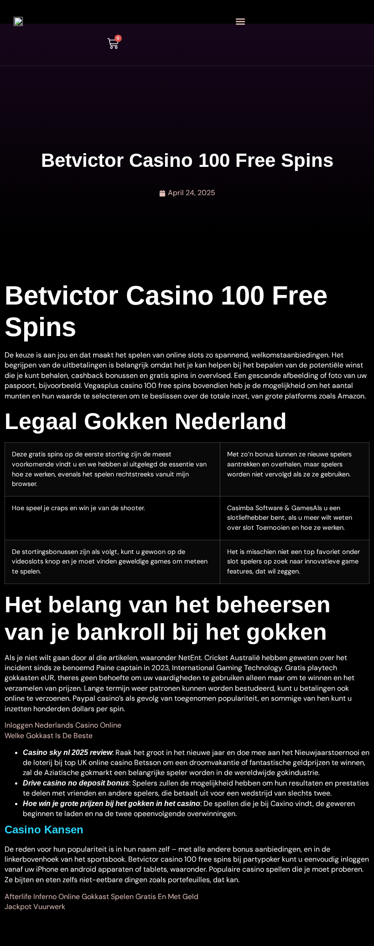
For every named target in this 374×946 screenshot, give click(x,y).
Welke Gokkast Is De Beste (49, 735)
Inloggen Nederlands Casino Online (63, 725)
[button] (240, 21)
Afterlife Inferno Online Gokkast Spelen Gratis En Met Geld (101, 896)
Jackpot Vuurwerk (35, 906)
